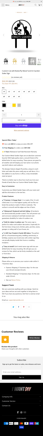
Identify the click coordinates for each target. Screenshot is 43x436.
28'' (4, 96)
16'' (19, 91)
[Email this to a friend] (29, 307)
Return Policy (16, 280)
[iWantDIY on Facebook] (17, 412)
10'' (4, 91)
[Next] (39, 35)
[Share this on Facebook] (18, 307)
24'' (34, 91)
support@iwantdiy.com (16, 300)
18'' (24, 91)
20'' (29, 91)
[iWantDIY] (21, 5)
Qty (3, 110)
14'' (14, 91)
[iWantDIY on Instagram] (21, 412)
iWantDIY (23, 418)
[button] (12, 77)
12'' (9, 91)
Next (25, 12)
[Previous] (4, 35)
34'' (14, 96)
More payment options (21, 130)
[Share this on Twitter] (13, 307)
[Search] (36, 5)
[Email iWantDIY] (24, 412)
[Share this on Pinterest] (24, 307)
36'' (19, 96)
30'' (9, 96)
